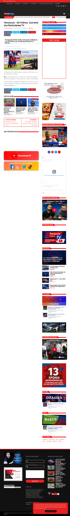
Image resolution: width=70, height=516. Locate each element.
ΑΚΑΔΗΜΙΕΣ (32, 491)
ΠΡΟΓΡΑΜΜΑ (33, 3)
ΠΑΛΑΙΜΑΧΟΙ (55, 441)
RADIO (44, 441)
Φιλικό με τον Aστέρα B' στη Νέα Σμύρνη (16, 48)
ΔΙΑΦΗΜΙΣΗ (57, 3)
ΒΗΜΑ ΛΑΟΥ (35, 497)
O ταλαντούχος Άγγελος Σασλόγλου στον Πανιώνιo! (56, 314)
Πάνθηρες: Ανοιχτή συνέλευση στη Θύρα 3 (56, 404)
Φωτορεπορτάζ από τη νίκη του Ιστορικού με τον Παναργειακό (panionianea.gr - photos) (55, 427)
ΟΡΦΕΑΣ (59, 441)
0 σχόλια (49, 312)
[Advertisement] (30, 8)
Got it (54, 511)
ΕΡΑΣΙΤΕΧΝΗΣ (48, 441)
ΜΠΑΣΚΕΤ (34, 489)
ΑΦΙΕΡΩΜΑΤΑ (45, 439)
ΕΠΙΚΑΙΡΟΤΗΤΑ (40, 489)
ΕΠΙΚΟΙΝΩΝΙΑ (17, 3)
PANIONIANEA (61, 439)
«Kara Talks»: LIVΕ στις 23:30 (13, 46)
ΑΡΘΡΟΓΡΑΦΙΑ (37, 491)
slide (33, 17)
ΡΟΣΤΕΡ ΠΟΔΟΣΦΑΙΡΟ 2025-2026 (46, 3)
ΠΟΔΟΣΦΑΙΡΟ (28, 489)
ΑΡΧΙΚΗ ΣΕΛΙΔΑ (9, 3)
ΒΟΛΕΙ (27, 491)
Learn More (48, 511)
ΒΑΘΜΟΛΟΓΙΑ (26, 3)
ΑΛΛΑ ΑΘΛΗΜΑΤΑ (36, 493)
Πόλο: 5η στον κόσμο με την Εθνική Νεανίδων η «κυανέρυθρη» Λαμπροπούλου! (56, 308)
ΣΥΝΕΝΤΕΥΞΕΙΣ (51, 439)
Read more (54, 311)
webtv (57, 439)
